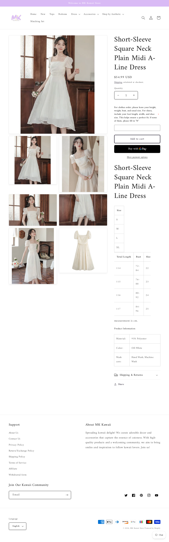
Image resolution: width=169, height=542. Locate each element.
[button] (75, 14)
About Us (13, 433)
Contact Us (14, 439)
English (16, 526)
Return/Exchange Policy (21, 451)
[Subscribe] (67, 495)
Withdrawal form (18, 475)
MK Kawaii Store (137, 528)
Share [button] (121, 384)
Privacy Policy (16, 445)
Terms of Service (17, 463)
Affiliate (13, 469)
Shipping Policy (17, 457)
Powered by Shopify (152, 528)
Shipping (118, 82)
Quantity (118, 88)
